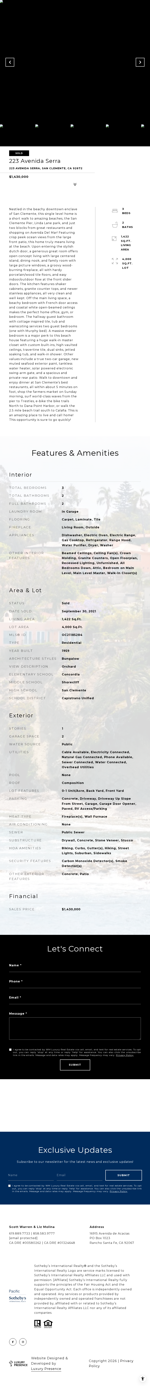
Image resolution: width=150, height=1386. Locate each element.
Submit (75, 1064)
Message (17, 1013)
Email (14, 997)
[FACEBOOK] (12, 1342)
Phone (14, 981)
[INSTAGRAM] (23, 1342)
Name (14, 965)
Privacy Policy (125, 1055)
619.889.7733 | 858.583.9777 (32, 1233)
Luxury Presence (46, 1369)
